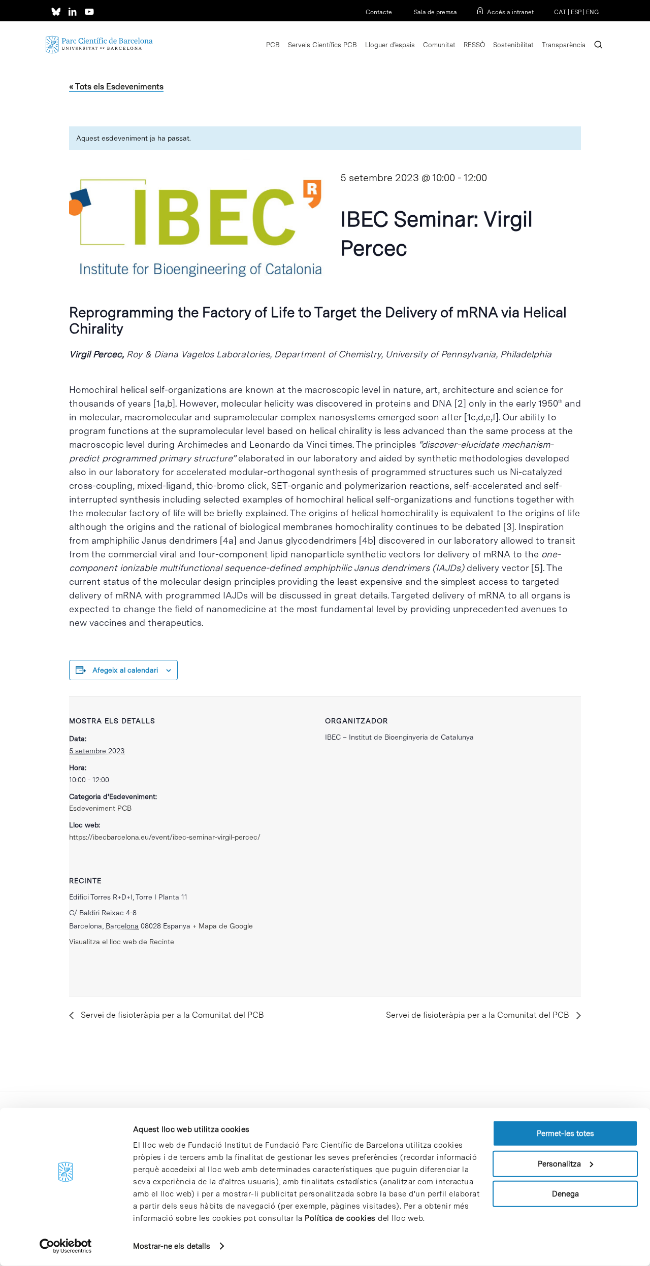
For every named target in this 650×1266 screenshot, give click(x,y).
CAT (560, 12)
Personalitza (559, 1163)
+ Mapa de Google (222, 926)
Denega (565, 1193)
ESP (576, 12)
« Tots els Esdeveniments (116, 86)
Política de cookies (340, 1218)
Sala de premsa (434, 12)
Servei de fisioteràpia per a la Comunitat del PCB (171, 1015)
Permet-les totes (565, 1133)
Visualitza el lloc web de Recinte (121, 942)
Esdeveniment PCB (100, 808)
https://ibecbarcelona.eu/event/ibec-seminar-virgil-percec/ (165, 837)
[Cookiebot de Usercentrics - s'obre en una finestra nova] (65, 1246)
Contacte (379, 12)
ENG (592, 12)
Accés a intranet (510, 12)
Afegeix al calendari (125, 670)
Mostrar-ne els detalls (171, 1246)
